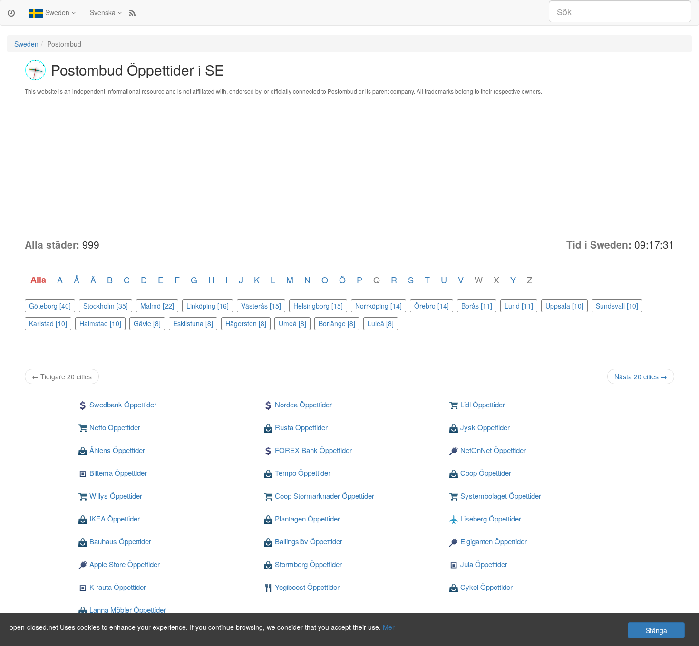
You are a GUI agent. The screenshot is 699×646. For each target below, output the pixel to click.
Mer (389, 627)
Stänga (656, 630)
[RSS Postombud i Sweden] (132, 12)
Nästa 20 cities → (640, 376)
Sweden (57, 12)
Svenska (103, 12)
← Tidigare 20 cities (62, 376)
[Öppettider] (11, 12)
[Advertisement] (349, 166)
